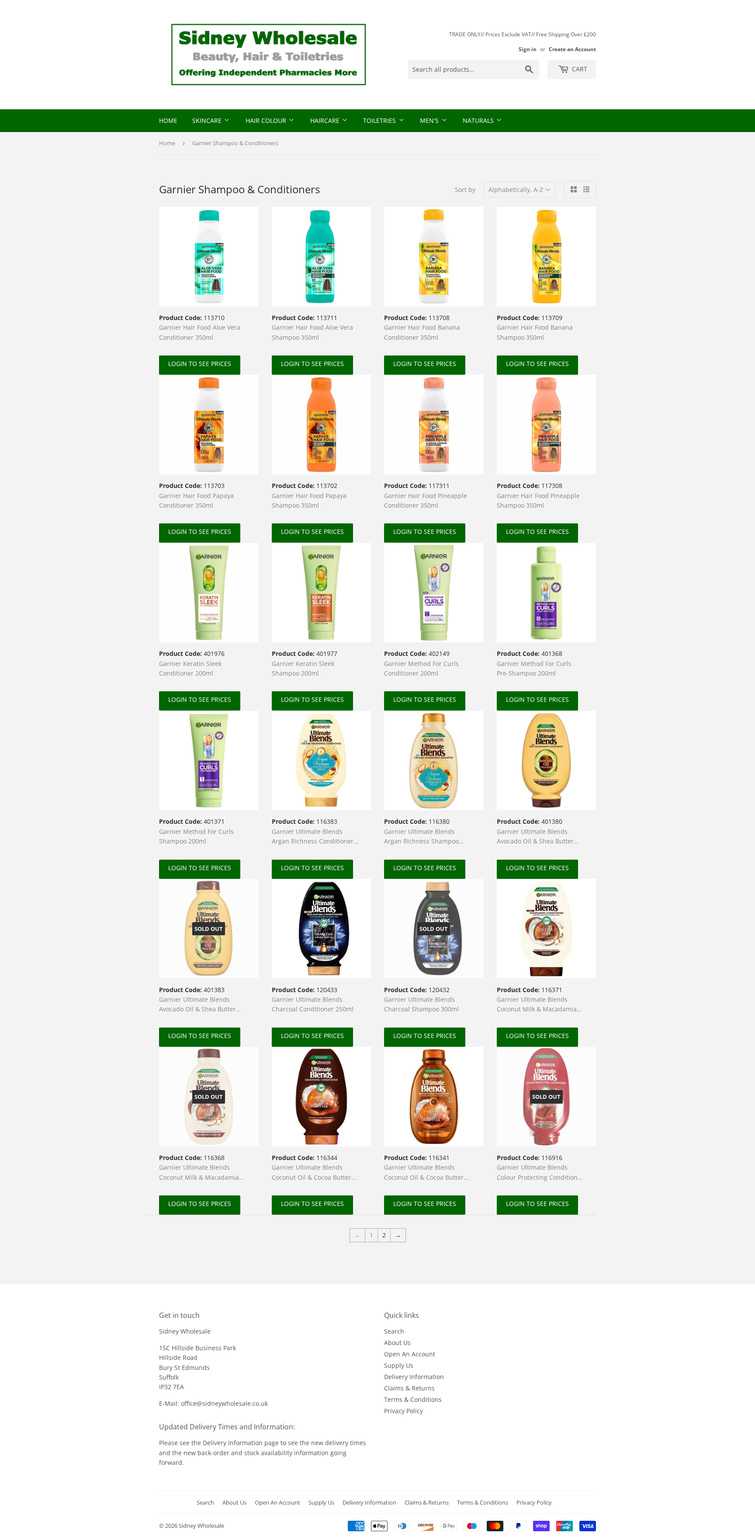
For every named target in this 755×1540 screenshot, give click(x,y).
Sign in (528, 48)
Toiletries (380, 120)
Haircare (325, 120)
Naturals (479, 120)
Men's (430, 120)
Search (394, 1331)
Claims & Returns (409, 1388)
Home (168, 120)
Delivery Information (414, 1377)
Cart (578, 69)
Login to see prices (199, 363)
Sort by (465, 189)
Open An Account (409, 1354)
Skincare (207, 120)
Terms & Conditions (413, 1399)
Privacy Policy (403, 1411)
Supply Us (398, 1365)
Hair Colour (267, 120)
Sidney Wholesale (201, 1526)
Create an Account (572, 48)
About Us (397, 1342)
